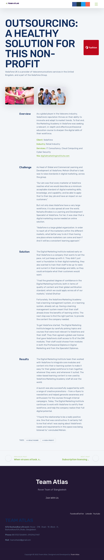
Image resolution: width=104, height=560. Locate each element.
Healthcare (33, 440)
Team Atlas (75, 554)
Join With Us (52, 497)
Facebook (74, 514)
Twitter (81, 514)
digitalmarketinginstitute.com (55, 156)
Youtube (96, 514)
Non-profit (49, 440)
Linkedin (88, 514)
